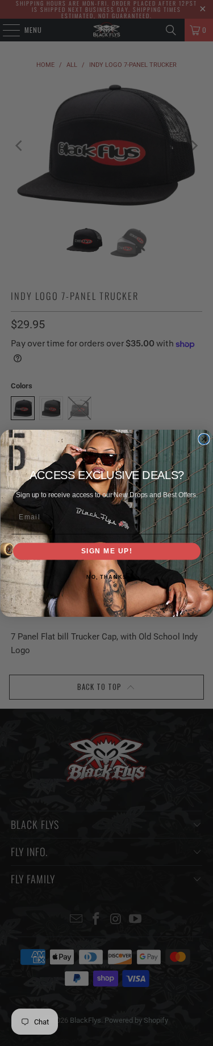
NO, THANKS (106, 577)
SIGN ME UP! (106, 550)
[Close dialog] (204, 439)
